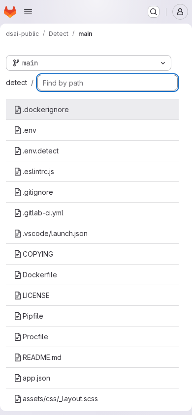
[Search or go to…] (154, 12)
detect (16, 82)
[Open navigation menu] (28, 12)
